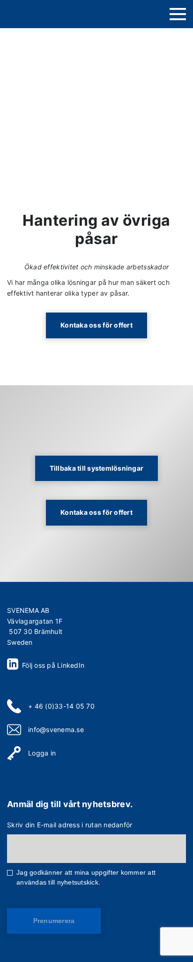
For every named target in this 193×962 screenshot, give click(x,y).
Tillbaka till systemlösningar (97, 468)
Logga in (42, 753)
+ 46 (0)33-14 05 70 (61, 706)
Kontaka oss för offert (96, 325)
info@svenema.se (56, 729)
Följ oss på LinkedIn (52, 665)
